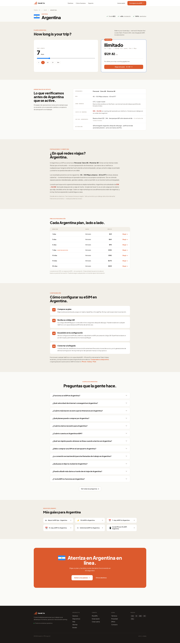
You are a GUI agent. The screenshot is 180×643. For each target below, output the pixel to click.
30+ (58, 62)
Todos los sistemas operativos (43, 623)
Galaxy (89, 361)
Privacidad (114, 619)
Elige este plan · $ (122, 67)
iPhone (84, 361)
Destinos (70, 3)
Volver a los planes (81, 578)
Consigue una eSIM (135, 3)
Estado (74, 627)
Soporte (90, 3)
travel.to (37, 10)
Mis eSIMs (95, 616)
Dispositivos (76, 619)
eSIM (45, 10)
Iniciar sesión (121, 3)
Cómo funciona (81, 3)
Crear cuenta (96, 622)
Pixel (94, 361)
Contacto (114, 624)
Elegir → (125, 234)
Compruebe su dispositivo (100, 359)
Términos (114, 616)
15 (52, 62)
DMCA (113, 622)
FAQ (73, 622)
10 (47, 62)
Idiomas (74, 624)
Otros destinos (101, 578)
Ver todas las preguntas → (90, 489)
